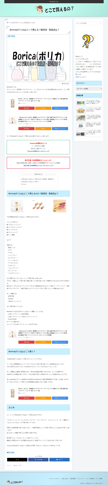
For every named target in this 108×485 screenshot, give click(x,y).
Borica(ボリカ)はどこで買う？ (30, 181)
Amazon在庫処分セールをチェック (38, 151)
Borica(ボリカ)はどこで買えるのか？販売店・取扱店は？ (38, 179)
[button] (100, 23)
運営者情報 (73, 478)
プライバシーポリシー (54, 478)
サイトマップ (80, 478)
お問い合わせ (65, 478)
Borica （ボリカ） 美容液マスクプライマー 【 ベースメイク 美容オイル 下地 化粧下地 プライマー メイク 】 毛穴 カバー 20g (43, 99)
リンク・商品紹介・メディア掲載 (94, 478)
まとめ (24, 184)
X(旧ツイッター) (81, 77)
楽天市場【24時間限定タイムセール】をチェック (38, 165)
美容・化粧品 (11, 452)
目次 (36, 174)
